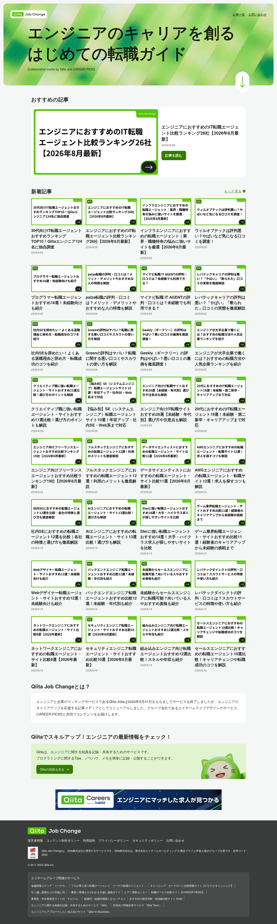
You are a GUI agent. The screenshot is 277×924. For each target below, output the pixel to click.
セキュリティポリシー (147, 840)
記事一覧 (239, 14)
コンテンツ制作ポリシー (63, 840)
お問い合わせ (257, 14)
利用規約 (89, 840)
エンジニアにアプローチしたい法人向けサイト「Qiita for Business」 (71, 911)
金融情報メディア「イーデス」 (49, 885)
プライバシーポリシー (114, 840)
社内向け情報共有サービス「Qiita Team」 (137, 905)
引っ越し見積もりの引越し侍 (48, 892)
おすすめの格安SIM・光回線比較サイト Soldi (155, 898)
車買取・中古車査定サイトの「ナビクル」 (56, 898)
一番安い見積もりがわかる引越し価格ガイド (95, 892)
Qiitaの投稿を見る (54, 769)
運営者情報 (35, 840)
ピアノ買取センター (136, 892)
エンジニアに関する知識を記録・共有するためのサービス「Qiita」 (70, 905)
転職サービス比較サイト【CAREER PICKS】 (178, 892)
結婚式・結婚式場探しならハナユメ (105, 898)
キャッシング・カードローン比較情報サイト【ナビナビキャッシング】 (191, 885)
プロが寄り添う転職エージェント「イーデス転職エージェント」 (109, 885)
